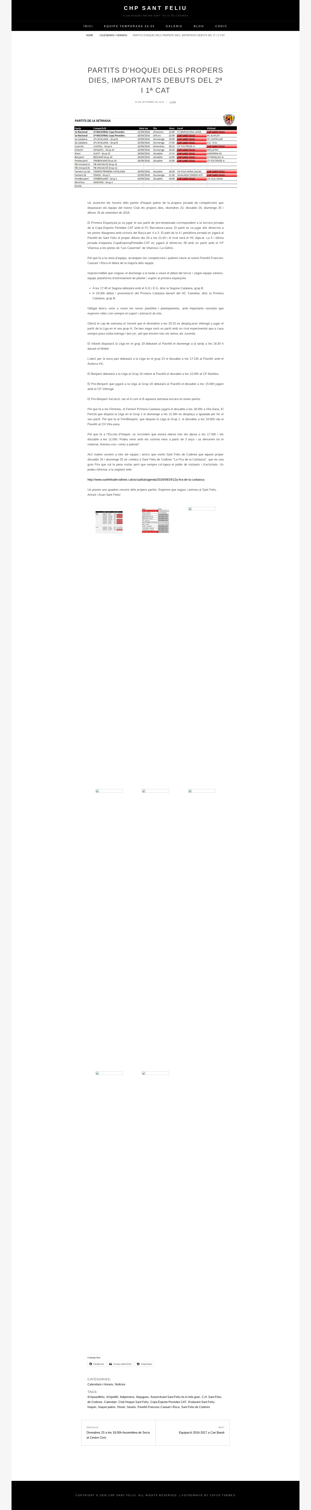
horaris (131, 1407)
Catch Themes (222, 1495)
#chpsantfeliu (96, 1396)
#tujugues (142, 1396)
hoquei (91, 1407)
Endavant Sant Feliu (201, 1402)
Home (90, 35)
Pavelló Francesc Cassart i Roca (158, 1407)
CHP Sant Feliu (155, 8)
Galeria (174, 26)
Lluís (173, 102)
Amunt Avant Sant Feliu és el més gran (175, 1396)
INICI (88, 26)
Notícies (120, 1384)
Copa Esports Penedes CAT (168, 1402)
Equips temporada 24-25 (129, 26)
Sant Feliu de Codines (195, 1407)
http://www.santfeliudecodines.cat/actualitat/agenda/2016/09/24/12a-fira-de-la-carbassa (145, 479)
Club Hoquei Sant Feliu (133, 1402)
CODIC (221, 26)
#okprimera (127, 1396)
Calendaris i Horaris (113, 35)
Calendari (110, 1402)
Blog (199, 26)
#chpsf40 (112, 1396)
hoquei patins (106, 1407)
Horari (121, 1407)
